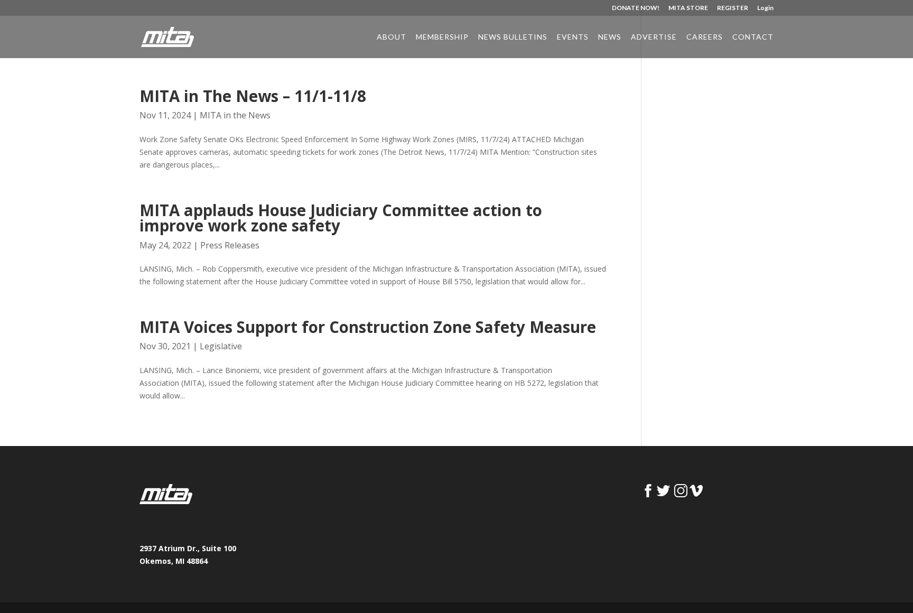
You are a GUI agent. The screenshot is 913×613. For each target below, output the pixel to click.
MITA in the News (235, 115)
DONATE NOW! (635, 8)
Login (765, 8)
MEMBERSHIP (442, 37)
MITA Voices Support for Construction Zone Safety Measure (367, 327)
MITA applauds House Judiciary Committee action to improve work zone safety (340, 218)
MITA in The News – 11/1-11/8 (252, 96)
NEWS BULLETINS (512, 37)
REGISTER (732, 8)
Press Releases (229, 245)
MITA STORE (688, 8)
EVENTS (573, 37)
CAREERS (704, 37)
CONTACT (753, 37)
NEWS (609, 37)
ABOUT (391, 37)
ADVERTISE (654, 37)
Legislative (221, 346)
